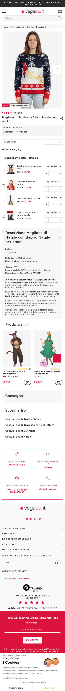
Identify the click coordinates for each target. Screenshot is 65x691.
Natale (30, 27)
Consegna (22, 132)
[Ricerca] (58, 18)
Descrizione (9, 132)
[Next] (57, 69)
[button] (32, 563)
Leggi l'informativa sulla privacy (16, 678)
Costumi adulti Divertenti (20, 431)
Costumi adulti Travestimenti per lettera (29, 425)
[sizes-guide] (19, 150)
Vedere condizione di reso (36, 270)
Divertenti (40, 27)
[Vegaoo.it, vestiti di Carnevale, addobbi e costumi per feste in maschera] (32, 11)
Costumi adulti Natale (18, 437)
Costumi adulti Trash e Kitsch (23, 419)
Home (5, 27)
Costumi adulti (17, 27)
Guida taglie (8, 150)
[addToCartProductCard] (27, 382)
